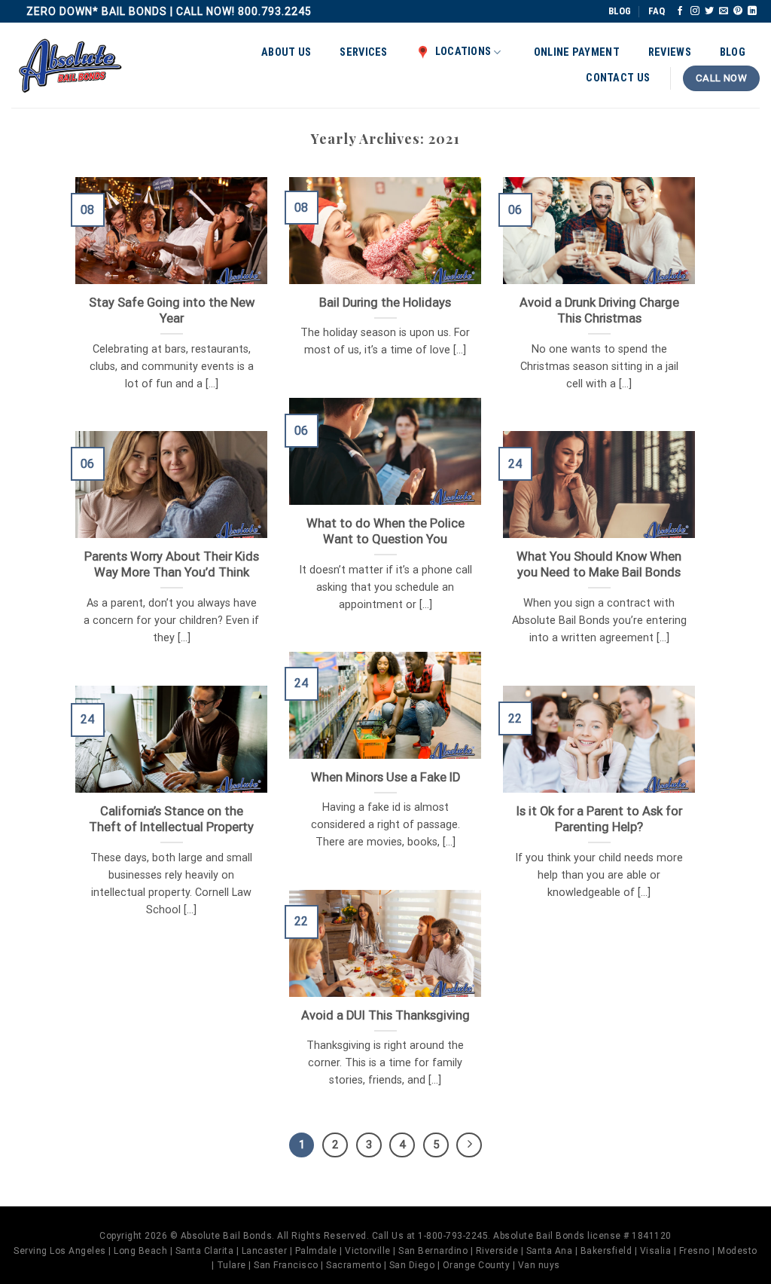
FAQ (656, 11)
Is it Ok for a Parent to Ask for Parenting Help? (599, 819)
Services (363, 52)
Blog (732, 52)
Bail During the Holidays (385, 302)
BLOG (619, 11)
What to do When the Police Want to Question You (385, 531)
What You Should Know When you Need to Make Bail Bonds (599, 564)
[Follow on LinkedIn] (752, 11)
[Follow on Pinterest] (737, 11)
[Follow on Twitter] (709, 11)
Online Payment (577, 52)
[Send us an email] (723, 11)
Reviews (669, 52)
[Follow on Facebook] (679, 11)
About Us (286, 52)
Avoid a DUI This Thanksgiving (385, 1015)
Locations (463, 51)
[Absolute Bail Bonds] (70, 65)
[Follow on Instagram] (694, 11)
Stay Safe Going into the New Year (171, 310)
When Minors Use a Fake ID (385, 777)
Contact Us (618, 78)
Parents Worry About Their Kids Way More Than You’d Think (171, 564)
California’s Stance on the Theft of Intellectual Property (171, 819)
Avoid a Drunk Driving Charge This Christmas (599, 310)
